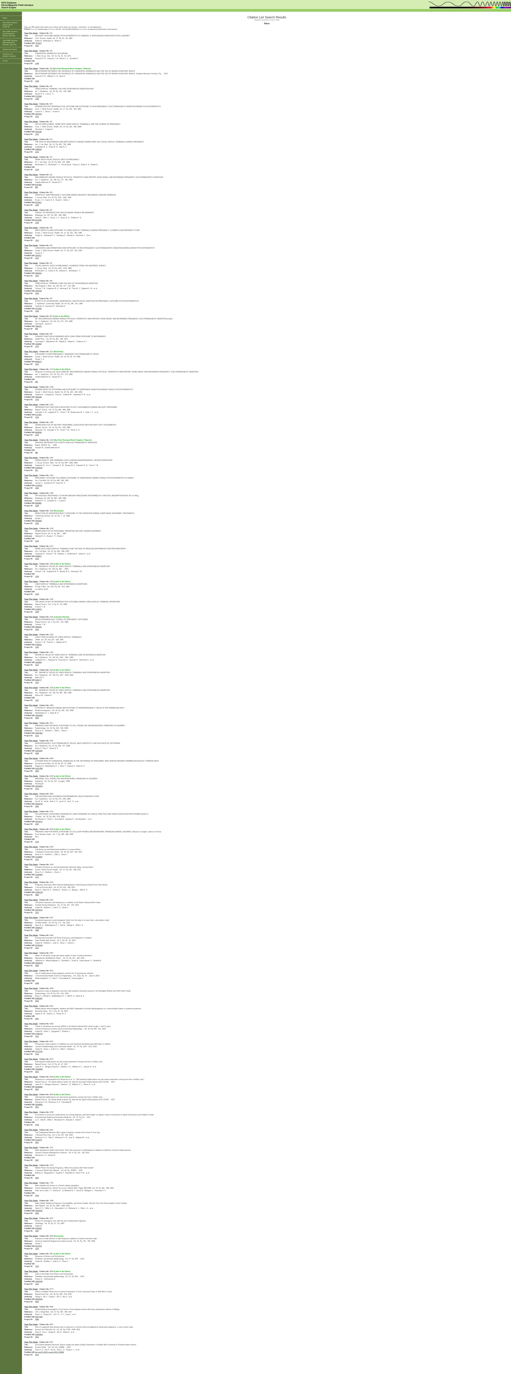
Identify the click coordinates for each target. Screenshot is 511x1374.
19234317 (39, 822)
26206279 (39, 963)
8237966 (38, 185)
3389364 (38, 149)
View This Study (31, 33)
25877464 (39, 1317)
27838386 (39, 1069)
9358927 (38, 556)
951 (36, 470)
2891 (37, 1178)
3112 (37, 1355)
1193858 (38, 344)
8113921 (38, 202)
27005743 (39, 1034)
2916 (37, 1196)
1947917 (38, 256)
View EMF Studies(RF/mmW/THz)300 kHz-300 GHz (10, 42)
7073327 (38, 43)
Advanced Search (10, 49)
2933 (37, 1213)
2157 (37, 824)
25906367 (39, 998)
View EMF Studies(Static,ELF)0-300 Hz (10, 25)
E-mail (5, 61)
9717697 (38, 415)
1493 (37, 488)
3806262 (38, 273)
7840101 (38, 326)
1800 (37, 718)
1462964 (38, 662)
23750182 (39, 945)
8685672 (38, 362)
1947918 (38, 114)
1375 (37, 347)
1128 (37, 417)
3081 (37, 1337)
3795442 (38, 645)
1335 (37, 293)
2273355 (38, 309)
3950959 (38, 521)
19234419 (39, 786)
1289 (37, 64)
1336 (37, 311)
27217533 (39, 1052)
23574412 (39, 910)
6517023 (38, 1246)
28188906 (39, 1087)
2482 (37, 966)
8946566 (38, 432)
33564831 (39, 1211)
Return (267, 23)
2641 (37, 1019)
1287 (37, 46)
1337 (37, 665)
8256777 (38, 680)
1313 (37, 134)
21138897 (38, 857)
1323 (37, 152)
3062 (37, 1302)
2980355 (38, 627)
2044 (37, 806)
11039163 (38, 468)
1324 (37, 170)
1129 (37, 364)
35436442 (39, 1299)
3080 (37, 1319)
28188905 (39, 1105)
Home (5, 18)
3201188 (38, 132)
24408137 (39, 928)
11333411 (38, 486)
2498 (37, 983)
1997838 (38, 291)
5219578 (38, 1140)
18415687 (39, 751)
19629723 (39, 804)
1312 (37, 117)
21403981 (39, 875)
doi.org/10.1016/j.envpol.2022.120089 (49, 1352)
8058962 (38, 503)
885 (36, 187)
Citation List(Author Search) (9, 55)
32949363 (39, 1335)
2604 (37, 1001)
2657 (37, 1072)
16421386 (39, 769)
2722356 (38, 96)
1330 (37, 205)
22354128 (39, 892)
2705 (37, 1125)
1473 (37, 400)
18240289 (39, 715)
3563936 (38, 1228)
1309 (37, 99)
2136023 (38, 609)
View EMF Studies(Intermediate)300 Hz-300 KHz (10, 34)
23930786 (39, 1281)
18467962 (39, 733)
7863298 (38, 397)
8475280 (38, 220)
